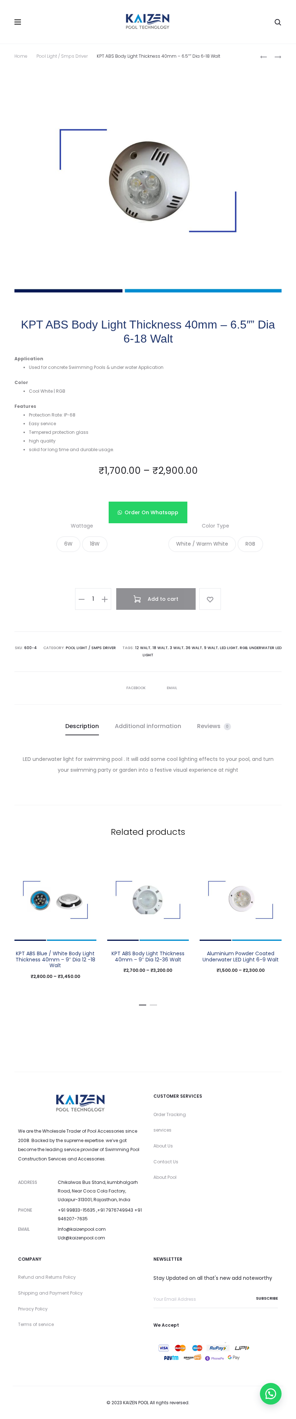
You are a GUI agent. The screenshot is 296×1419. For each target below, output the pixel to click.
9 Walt (211, 648)
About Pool (165, 1177)
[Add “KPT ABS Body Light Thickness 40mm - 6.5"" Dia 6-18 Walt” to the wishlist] (210, 599)
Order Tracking (169, 1114)
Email (172, 688)
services (162, 1130)
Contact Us (165, 1162)
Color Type (215, 525)
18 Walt (160, 648)
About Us (163, 1146)
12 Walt (143, 648)
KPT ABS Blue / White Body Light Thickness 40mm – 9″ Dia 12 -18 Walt (55, 959)
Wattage (82, 525)
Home (20, 56)
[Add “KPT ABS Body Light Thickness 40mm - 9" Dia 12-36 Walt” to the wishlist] (180, 868)
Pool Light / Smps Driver (62, 56)
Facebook (136, 688)
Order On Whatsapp (151, 512)
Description (82, 726)
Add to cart (162, 599)
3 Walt (177, 648)
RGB (243, 648)
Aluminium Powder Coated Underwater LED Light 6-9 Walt (241, 956)
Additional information (148, 726)
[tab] (82, 726)
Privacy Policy (33, 1309)
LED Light (229, 648)
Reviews (213, 726)
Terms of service (36, 1324)
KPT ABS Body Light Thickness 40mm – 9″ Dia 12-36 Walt (148, 956)
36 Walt (194, 648)
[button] (148, 512)
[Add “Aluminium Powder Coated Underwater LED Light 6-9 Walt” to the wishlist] (273, 868)
